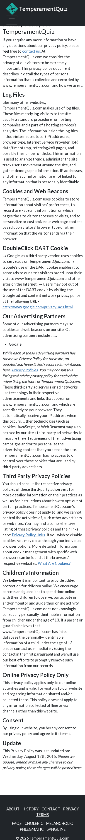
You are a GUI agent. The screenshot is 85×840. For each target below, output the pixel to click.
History (30, 809)
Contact (50, 809)
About (12, 809)
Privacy (71, 809)
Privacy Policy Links (28, 535)
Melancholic (59, 823)
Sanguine (56, 829)
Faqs (17, 823)
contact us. (31, 51)
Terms (42, 814)
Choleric (33, 823)
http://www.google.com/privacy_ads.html (37, 307)
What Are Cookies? (54, 563)
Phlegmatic (32, 829)
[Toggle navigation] (12, 20)
